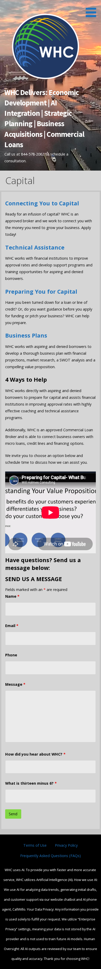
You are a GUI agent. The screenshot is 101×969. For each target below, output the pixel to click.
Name (12, 596)
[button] (92, 9)
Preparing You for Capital (41, 291)
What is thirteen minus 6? (31, 783)
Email (11, 625)
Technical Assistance (34, 247)
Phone (11, 654)
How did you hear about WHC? (35, 754)
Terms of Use (35, 845)
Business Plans (26, 335)
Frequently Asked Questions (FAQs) (50, 855)
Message (15, 684)
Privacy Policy (66, 845)
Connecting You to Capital (42, 203)
